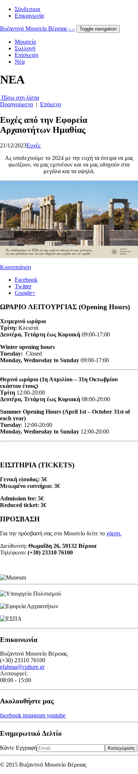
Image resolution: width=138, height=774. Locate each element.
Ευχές (33, 145)
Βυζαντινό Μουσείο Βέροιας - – (37, 28)
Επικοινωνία (29, 16)
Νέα (20, 61)
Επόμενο (50, 104)
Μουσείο (25, 42)
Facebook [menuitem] (26, 280)
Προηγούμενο (16, 104)
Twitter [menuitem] (23, 286)
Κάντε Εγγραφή (18, 748)
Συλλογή (25, 48)
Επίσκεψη (26, 55)
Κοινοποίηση (15, 267)
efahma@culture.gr (22, 667)
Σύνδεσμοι (27, 9)
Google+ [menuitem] (25, 293)
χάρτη (113, 533)
